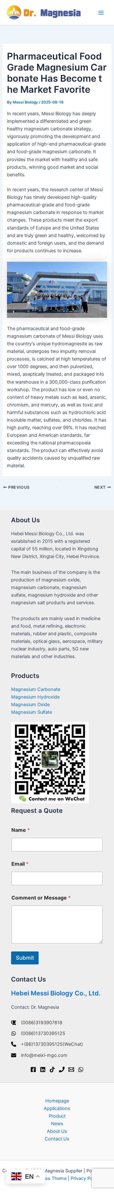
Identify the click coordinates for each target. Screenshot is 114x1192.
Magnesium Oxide (30, 704)
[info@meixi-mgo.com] (39, 1055)
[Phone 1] (62, 1069)
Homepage (57, 1101)
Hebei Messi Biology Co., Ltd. (56, 993)
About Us (57, 1131)
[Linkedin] (43, 1069)
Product (57, 1116)
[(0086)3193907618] (36, 1022)
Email (19, 864)
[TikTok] (52, 1069)
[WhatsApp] (81, 1069)
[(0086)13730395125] (38, 1033)
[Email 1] (71, 1069)
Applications (57, 1108)
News (57, 1123)
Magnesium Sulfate (31, 712)
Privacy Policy (85, 1178)
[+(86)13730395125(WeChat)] (47, 1044)
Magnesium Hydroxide (35, 697)
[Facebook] (33, 1069)
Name (20, 830)
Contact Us (57, 1139)
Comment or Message (41, 898)
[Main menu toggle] (101, 12)
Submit (25, 958)
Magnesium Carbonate (35, 689)
